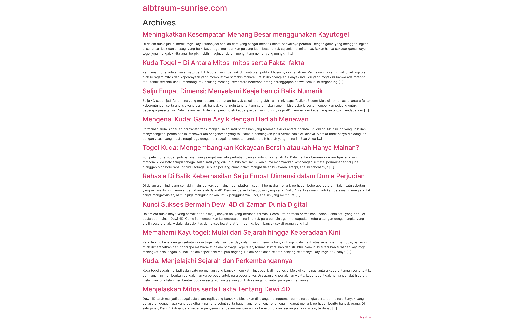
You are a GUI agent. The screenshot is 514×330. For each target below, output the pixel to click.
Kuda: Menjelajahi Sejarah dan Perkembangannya (217, 261)
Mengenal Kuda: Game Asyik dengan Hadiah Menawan (226, 119)
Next (365, 317)
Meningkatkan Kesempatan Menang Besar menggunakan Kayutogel (246, 34)
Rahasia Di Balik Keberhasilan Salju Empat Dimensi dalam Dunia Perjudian (254, 176)
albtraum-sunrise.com (185, 8)
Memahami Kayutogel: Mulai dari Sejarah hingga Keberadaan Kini (241, 232)
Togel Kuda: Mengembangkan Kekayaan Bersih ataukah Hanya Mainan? (251, 147)
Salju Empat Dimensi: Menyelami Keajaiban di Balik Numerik (233, 91)
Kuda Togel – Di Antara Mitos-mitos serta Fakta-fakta (223, 63)
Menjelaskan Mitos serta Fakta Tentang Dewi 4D (216, 289)
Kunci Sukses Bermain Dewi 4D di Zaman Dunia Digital (225, 204)
